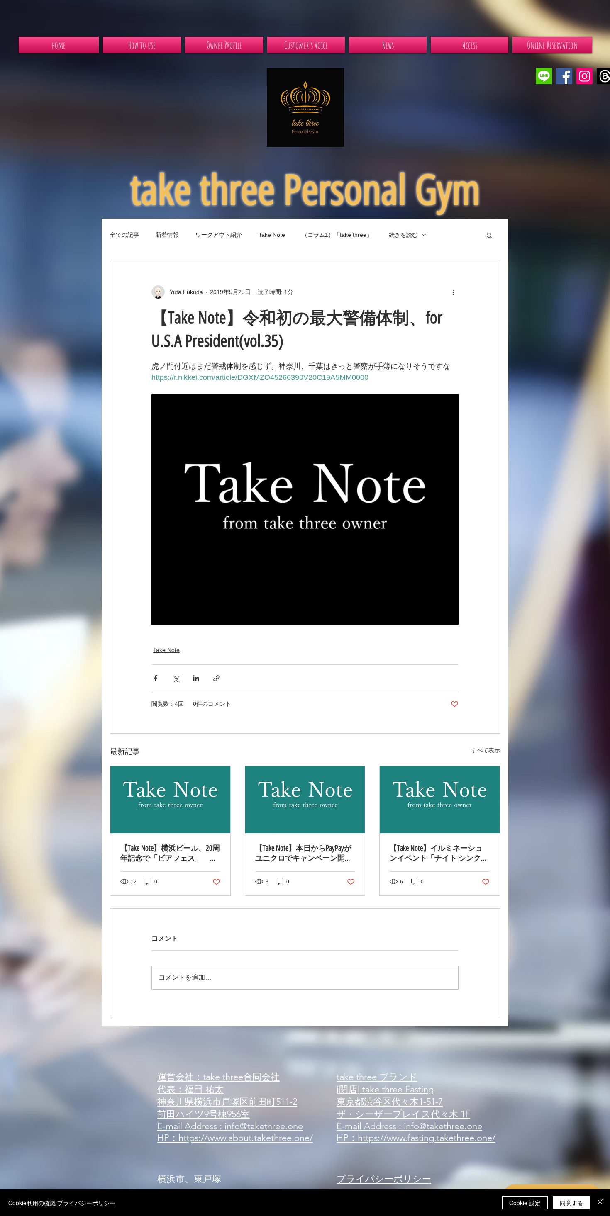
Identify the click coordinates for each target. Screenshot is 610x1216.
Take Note (272, 234)
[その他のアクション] (454, 292)
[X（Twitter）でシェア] (176, 678)
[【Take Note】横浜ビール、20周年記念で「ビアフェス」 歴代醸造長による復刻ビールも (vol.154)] (170, 799)
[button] (489, 235)
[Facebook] (564, 76)
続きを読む (403, 234)
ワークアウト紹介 (218, 234)
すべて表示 (485, 750)
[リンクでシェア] (216, 678)
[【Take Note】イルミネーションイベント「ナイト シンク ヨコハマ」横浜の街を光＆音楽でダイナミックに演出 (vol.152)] (440, 799)
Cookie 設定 (525, 1203)
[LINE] (544, 76)
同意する (571, 1203)
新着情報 (167, 234)
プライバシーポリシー (86, 1203)
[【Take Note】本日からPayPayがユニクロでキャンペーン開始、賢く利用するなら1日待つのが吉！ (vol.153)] (305, 799)
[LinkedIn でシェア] (196, 678)
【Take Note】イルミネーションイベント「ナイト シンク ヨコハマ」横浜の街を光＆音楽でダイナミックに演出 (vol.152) (438, 853)
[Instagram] (584, 76)
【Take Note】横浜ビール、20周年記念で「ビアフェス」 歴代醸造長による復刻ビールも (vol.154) (170, 853)
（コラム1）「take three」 (337, 234)
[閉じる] (600, 1202)
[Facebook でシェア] (155, 678)
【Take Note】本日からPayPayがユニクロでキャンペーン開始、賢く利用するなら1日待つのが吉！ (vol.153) (303, 853)
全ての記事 (124, 234)
